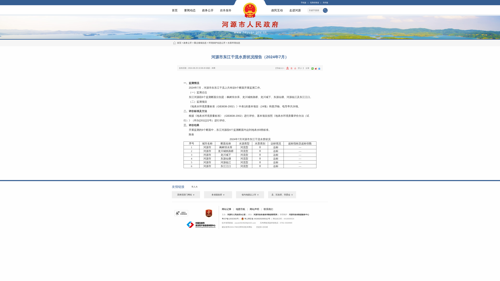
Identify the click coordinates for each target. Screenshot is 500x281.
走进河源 (295, 10)
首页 (175, 10)
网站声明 (254, 209)
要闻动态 (190, 10)
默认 (300, 68)
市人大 (194, 187)
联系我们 (268, 209)
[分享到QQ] (319, 69)
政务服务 (226, 10)
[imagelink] (181, 213)
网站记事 (226, 209)
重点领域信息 (200, 43)
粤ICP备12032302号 (230, 219)
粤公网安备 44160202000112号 (257, 219)
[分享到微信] (312, 69)
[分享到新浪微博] (316, 69)
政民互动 (277, 10)
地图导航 (240, 209)
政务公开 (208, 10)
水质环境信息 (234, 43)
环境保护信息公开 (217, 43)
